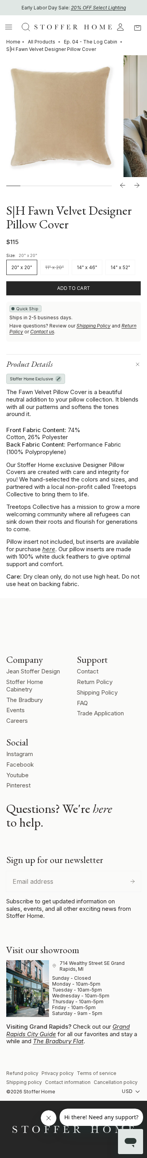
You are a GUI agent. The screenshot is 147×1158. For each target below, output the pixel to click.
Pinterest (18, 785)
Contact (87, 671)
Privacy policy (58, 1073)
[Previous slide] (123, 185)
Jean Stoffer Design (33, 671)
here (48, 549)
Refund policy (22, 1073)
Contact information (68, 1082)
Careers (17, 720)
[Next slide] (137, 185)
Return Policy (95, 682)
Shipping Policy (93, 326)
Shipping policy (24, 1082)
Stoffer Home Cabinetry (24, 685)
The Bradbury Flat (58, 1041)
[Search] (25, 27)
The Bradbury (24, 700)
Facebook (20, 764)
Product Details (29, 364)
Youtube (17, 775)
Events (15, 710)
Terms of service (96, 1073)
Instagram (19, 754)
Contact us (42, 332)
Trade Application (100, 713)
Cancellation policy (116, 1082)
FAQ (82, 703)
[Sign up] (132, 881)
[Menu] (8, 27)
